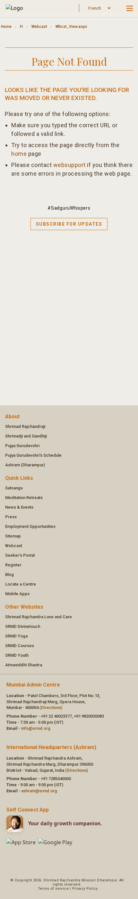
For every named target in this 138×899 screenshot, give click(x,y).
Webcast (39, 26)
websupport (69, 165)
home (19, 153)
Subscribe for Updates (69, 224)
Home (6, 26)
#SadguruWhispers (68, 208)
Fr (21, 26)
